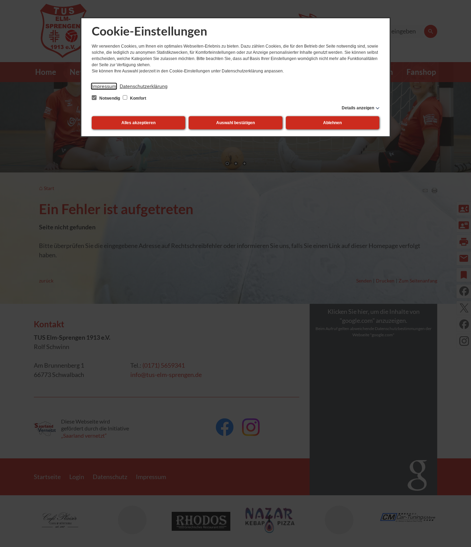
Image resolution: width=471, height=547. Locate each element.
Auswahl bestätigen (235, 122)
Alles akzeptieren (138, 122)
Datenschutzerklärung (144, 86)
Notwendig (109, 98)
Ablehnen (332, 122)
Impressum (104, 86)
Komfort (137, 98)
